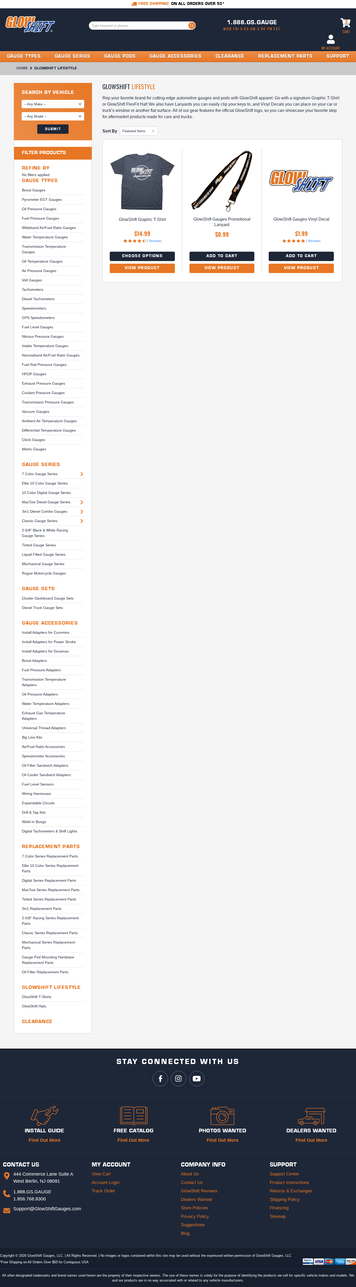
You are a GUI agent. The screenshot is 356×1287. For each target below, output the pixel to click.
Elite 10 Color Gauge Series (45, 483)
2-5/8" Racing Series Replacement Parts (50, 921)
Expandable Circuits (38, 803)
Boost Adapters (34, 660)
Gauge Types (40, 181)
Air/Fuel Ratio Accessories (43, 747)
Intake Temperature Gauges (45, 346)
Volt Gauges (32, 280)
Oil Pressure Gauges (39, 209)
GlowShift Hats (34, 1006)
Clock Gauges (33, 440)
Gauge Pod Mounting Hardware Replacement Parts (48, 960)
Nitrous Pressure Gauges (43, 336)
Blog (185, 1233)
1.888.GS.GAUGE (252, 23)
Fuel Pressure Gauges (40, 218)
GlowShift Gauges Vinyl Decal (301, 219)
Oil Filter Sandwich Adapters (45, 765)
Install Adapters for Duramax (45, 651)
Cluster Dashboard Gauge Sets (47, 598)
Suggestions (193, 1224)
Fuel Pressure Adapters (41, 670)
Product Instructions (289, 1182)
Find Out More (44, 1140)
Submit (53, 129)
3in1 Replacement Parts (42, 909)
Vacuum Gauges (35, 411)
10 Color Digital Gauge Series (46, 493)
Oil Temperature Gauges (42, 261)
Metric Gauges (34, 449)
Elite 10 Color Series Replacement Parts (50, 868)
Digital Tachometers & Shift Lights (49, 831)
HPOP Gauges (34, 374)
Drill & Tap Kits (34, 812)
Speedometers (34, 308)
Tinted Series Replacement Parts (49, 899)
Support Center (284, 1173)
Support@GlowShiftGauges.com (47, 1208)
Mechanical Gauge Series (43, 564)
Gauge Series (41, 465)
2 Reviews (154, 241)
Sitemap (278, 1216)
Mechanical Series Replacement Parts (48, 945)
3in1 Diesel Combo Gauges (44, 511)
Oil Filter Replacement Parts (45, 972)
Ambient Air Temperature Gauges (49, 421)
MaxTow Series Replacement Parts (50, 890)
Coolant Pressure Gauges (43, 393)
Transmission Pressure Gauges (48, 402)
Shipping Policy (285, 1199)
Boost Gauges (33, 190)
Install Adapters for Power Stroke (49, 642)
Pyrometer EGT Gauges (42, 199)
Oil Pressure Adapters (40, 694)
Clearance (37, 1022)
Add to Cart (221, 256)
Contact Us (192, 1182)
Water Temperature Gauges (45, 237)
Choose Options (142, 256)
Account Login (105, 1182)
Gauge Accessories (50, 623)
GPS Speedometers (38, 318)
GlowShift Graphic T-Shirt (142, 219)
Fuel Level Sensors (38, 784)
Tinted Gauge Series (39, 545)
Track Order (103, 1190)
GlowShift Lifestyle (51, 988)
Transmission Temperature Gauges (44, 249)
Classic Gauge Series (39, 521)
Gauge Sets (38, 589)
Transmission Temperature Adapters (44, 682)
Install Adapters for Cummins (45, 632)
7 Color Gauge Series (40, 474)
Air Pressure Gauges (39, 271)
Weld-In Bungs (34, 822)
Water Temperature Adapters (45, 704)
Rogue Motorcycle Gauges (44, 573)
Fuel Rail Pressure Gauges (44, 364)
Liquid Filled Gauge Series (43, 554)
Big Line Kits (32, 737)
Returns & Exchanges (291, 1190)
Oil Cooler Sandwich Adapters (46, 775)
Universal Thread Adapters (44, 728)
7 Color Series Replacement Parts (50, 856)
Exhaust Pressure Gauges (43, 383)
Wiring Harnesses (36, 793)
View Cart (101, 1173)
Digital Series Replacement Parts (49, 880)
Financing (279, 1207)
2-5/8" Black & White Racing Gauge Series (45, 533)
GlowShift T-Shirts (36, 997)
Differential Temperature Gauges (49, 430)
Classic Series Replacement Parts (50, 933)
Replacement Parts (51, 847)
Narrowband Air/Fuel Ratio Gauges (50, 355)
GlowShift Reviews (199, 1190)
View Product (142, 268)
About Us (190, 1173)
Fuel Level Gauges (37, 327)
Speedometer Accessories (43, 756)
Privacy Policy (195, 1216)
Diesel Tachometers (38, 299)
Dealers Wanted (196, 1199)
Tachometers (32, 289)
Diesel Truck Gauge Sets (42, 608)
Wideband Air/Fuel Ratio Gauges (49, 228)
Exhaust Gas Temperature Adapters (43, 716)
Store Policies (194, 1207)
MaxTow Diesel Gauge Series (46, 502)
